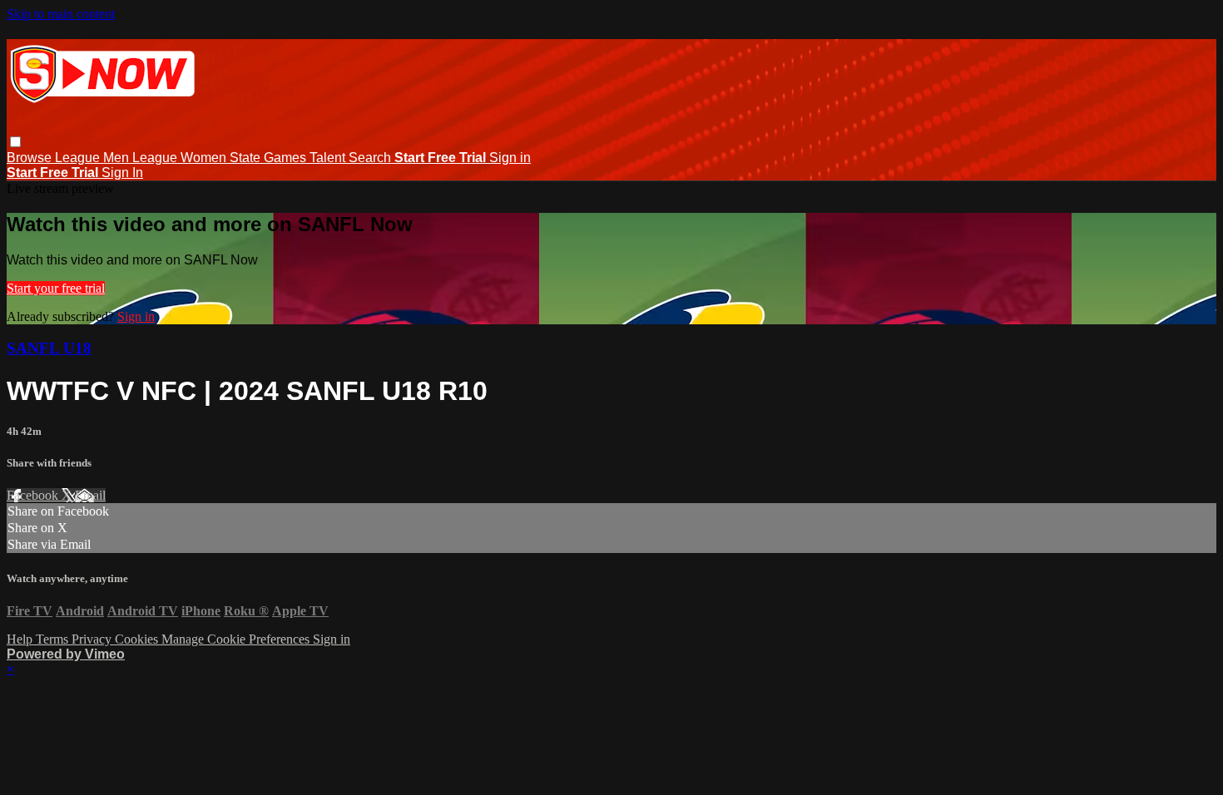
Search (371, 158)
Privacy (93, 639)
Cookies (138, 639)
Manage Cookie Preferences (237, 639)
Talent (329, 158)
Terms (54, 639)
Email (90, 495)
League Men (93, 158)
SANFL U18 (49, 348)
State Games (269, 158)
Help (21, 639)
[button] (15, 141)
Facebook (34, 495)
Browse (31, 158)
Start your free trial (56, 288)
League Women (181, 158)
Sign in (510, 158)
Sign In (122, 172)
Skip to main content (61, 14)
